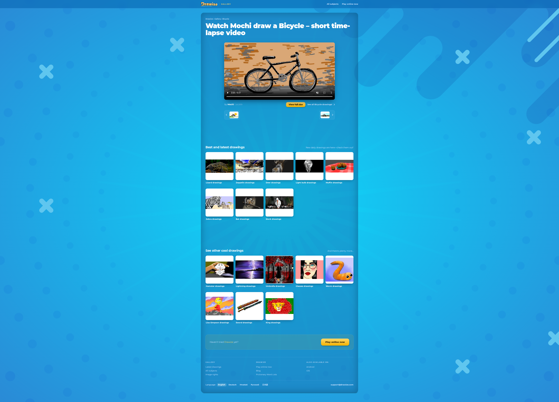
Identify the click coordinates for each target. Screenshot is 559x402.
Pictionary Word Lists (266, 374)
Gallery (218, 19)
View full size (296, 104)
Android (310, 367)
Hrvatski (244, 385)
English (221, 385)
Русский (255, 385)
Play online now (350, 4)
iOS (308, 370)
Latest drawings (213, 367)
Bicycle (225, 19)
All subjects (332, 4)
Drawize (209, 19)
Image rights (212, 374)
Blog (258, 370)
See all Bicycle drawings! (319, 104)
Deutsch (233, 385)
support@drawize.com (342, 384)
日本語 (265, 385)
